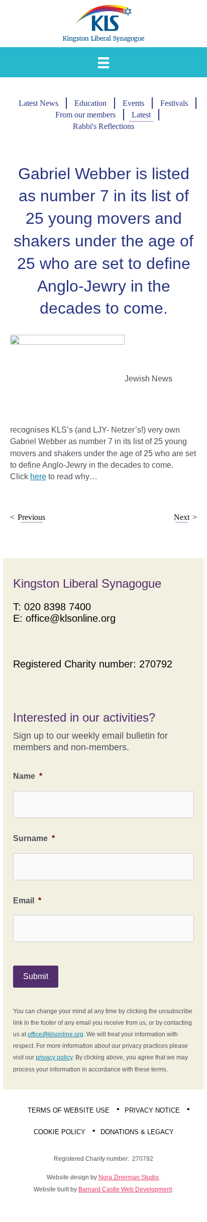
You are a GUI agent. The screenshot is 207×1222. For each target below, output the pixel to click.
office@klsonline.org (71, 618)
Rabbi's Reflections (103, 126)
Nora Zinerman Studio (128, 1177)
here (38, 476)
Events (133, 103)
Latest (141, 114)
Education (90, 103)
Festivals (174, 103)
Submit (35, 976)
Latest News (38, 103)
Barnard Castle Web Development (125, 1189)
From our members (85, 114)
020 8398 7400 (57, 606)
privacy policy (54, 1057)
